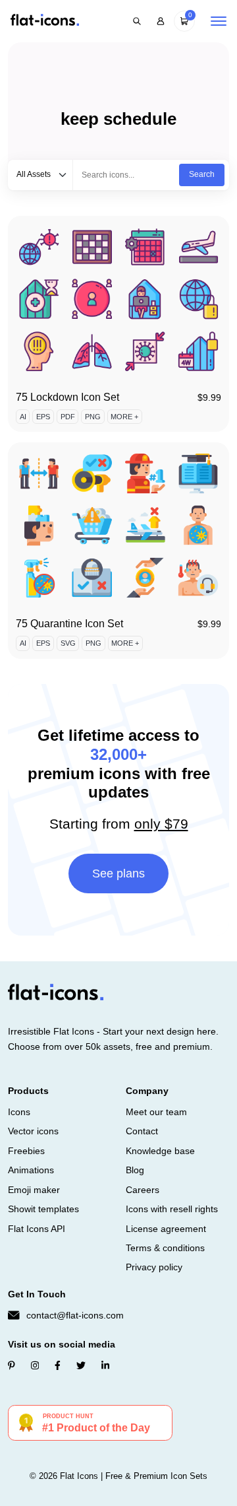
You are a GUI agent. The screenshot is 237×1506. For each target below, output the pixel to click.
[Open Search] (136, 21)
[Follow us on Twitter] (81, 1365)
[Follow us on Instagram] (35, 1365)
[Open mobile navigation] (218, 21)
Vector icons (33, 1131)
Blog (135, 1170)
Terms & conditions (165, 1248)
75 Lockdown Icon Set (67, 397)
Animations (31, 1170)
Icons (19, 1112)
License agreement (166, 1228)
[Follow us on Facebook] (58, 1365)
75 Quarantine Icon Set (69, 623)
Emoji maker (34, 1189)
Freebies (26, 1151)
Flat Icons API (36, 1228)
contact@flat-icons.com (75, 1315)
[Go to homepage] (45, 20)
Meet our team (156, 1112)
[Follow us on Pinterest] (11, 1365)
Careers (142, 1189)
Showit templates (43, 1209)
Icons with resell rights (172, 1209)
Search (202, 174)
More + (124, 417)
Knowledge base (160, 1151)
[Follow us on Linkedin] (105, 1365)
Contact (142, 1131)
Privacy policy (154, 1267)
